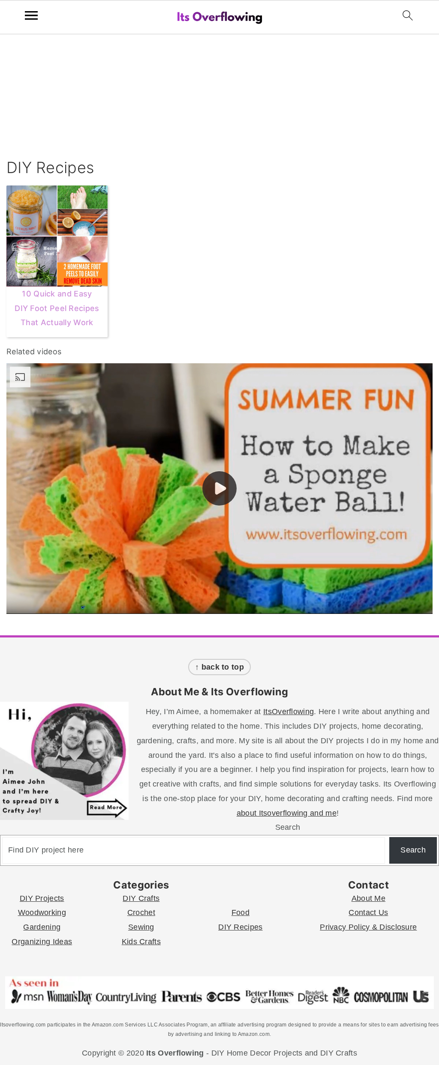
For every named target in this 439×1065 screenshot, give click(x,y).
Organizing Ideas (42, 941)
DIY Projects (42, 898)
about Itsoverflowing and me (287, 813)
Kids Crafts (141, 941)
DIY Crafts (141, 898)
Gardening (41, 927)
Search (288, 827)
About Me (368, 898)
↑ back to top (219, 667)
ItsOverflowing (288, 711)
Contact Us (368, 912)
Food (241, 912)
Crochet (141, 912)
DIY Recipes (240, 927)
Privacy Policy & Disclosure (368, 927)
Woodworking (42, 912)
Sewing (141, 927)
